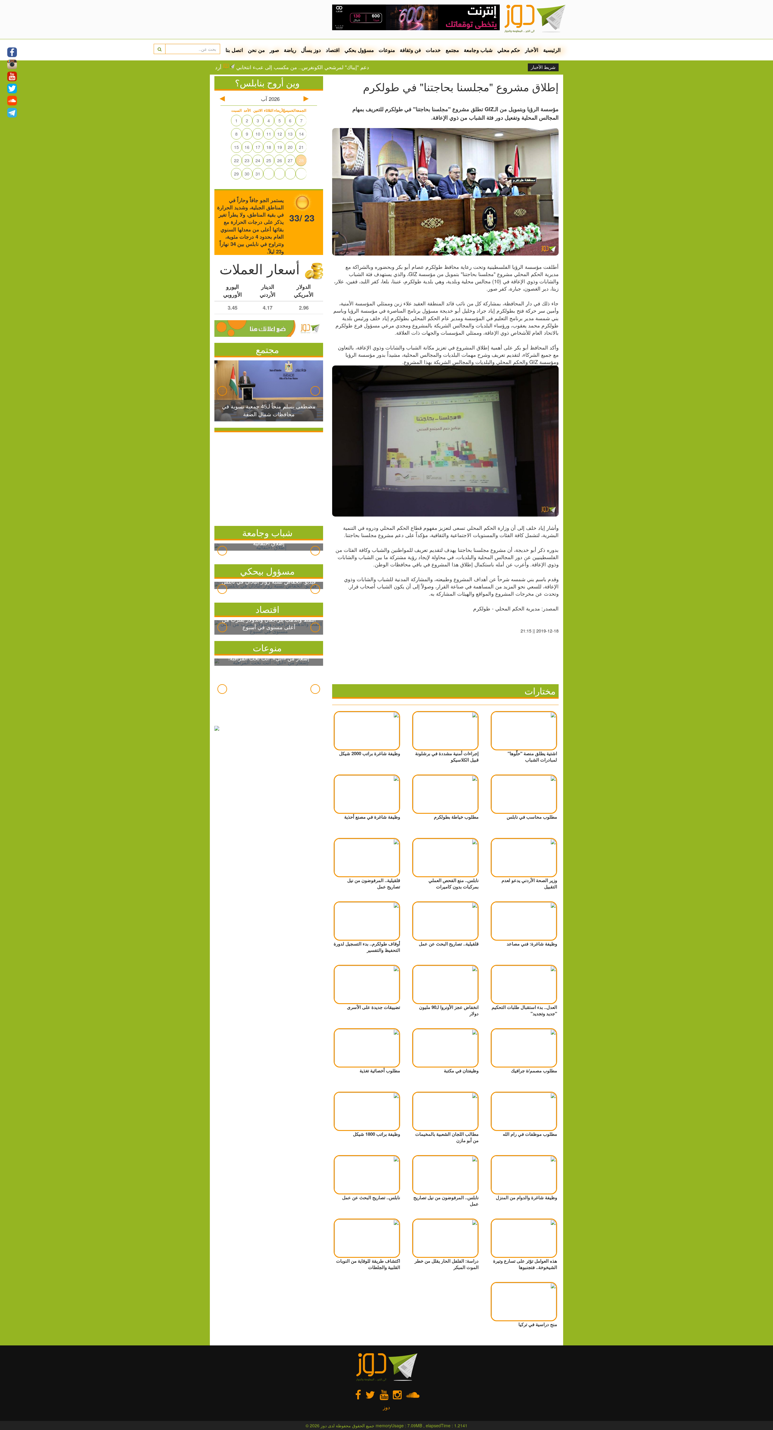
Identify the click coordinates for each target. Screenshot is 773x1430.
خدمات (433, 49)
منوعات (387, 49)
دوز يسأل (311, 49)
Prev (222, 391)
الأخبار (531, 49)
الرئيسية (552, 49)
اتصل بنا (234, 49)
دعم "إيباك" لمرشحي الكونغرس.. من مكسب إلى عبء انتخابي (342, 67)
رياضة (290, 49)
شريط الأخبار (543, 67)
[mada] (416, 15)
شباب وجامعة (478, 49)
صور (274, 49)
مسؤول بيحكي (267, 570)
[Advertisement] (268, 477)
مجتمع (452, 49)
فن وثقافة (410, 49)
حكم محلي (508, 49)
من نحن (256, 49)
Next (315, 391)
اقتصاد (333, 49)
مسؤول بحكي (359, 49)
